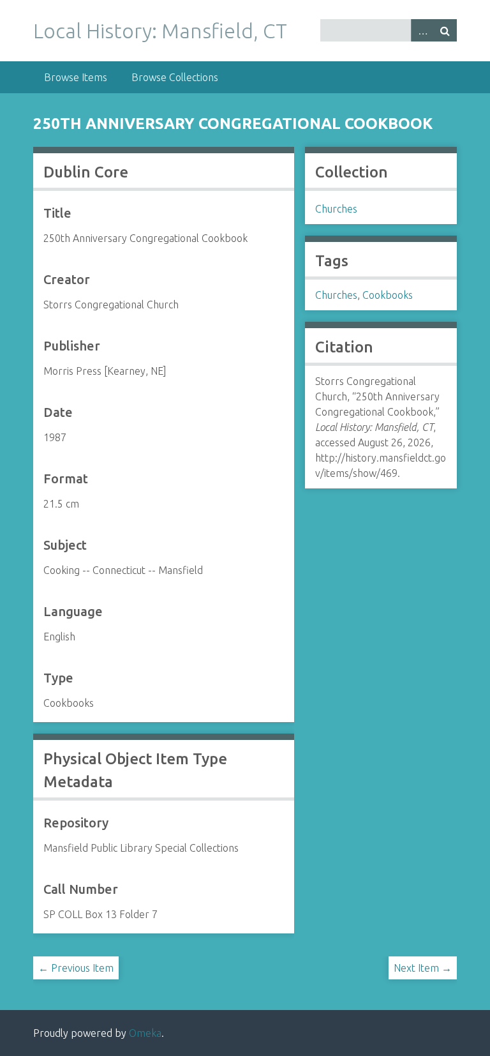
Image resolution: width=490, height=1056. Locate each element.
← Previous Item (76, 968)
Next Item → (423, 968)
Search (445, 30)
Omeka (145, 1033)
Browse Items (75, 77)
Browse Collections (174, 77)
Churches (336, 209)
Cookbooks (387, 295)
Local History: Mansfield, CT (160, 30)
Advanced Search (422, 30)
